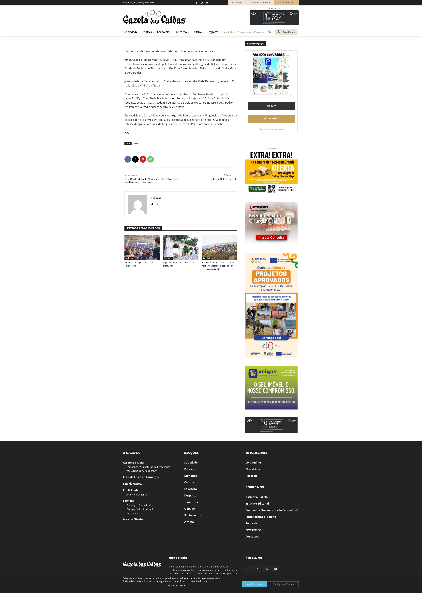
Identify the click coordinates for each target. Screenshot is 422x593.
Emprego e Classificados (139, 505)
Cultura (189, 482)
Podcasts (251, 476)
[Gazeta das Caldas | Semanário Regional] (154, 17)
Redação (156, 197)
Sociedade (129, 258)
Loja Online (253, 462)
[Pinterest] (143, 159)
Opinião (189, 508)
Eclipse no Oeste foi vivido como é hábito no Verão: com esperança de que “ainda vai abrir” (218, 265)
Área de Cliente (133, 519)
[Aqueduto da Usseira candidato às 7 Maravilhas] (181, 247)
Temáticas (191, 502)
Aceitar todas (254, 584)
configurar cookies (176, 585)
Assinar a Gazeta (257, 497)
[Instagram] (201, 2)
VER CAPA (271, 106)
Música (136, 143)
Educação (190, 489)
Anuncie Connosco (136, 494)
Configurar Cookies (283, 584)
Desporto (190, 495)
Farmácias (132, 513)
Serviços (128, 501)
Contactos (252, 536)
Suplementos (193, 515)
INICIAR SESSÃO (271, 118)
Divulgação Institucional (139, 509)
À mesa (189, 522)
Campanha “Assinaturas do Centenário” (148, 466)
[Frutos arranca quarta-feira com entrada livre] (142, 247)
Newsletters (253, 469)
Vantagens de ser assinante (141, 470)
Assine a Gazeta (133, 462)
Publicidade (130, 490)
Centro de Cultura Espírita (223, 179)
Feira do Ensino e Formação (141, 477)
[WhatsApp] (150, 159)
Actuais (135, 40)
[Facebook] (196, 2)
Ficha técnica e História (261, 517)
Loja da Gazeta (132, 483)
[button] (270, 32)
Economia (190, 476)
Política (189, 469)
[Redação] (137, 204)
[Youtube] (207, 2)
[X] (135, 159)
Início (127, 40)
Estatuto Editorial (257, 503)
